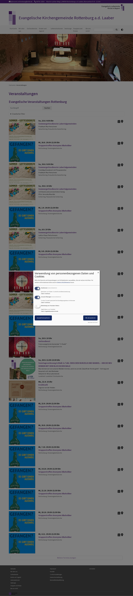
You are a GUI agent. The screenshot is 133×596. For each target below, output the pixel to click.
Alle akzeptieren (90, 318)
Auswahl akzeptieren (43, 318)
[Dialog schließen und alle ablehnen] (98, 271)
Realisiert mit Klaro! (92, 322)
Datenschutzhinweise (63, 282)
